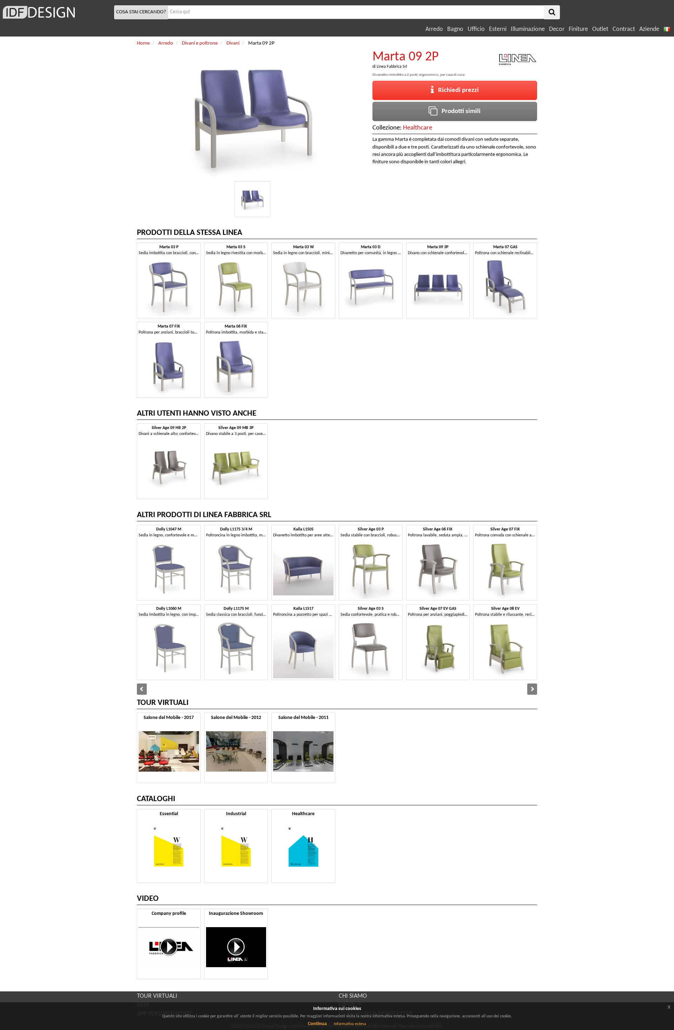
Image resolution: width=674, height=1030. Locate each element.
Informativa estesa (350, 1024)
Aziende (649, 29)
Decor (556, 29)
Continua (317, 1023)
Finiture (578, 29)
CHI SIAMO (353, 996)
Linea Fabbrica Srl (392, 67)
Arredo (434, 29)
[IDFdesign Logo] (56, 12)
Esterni (498, 29)
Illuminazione (528, 29)
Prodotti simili (459, 111)
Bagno (455, 29)
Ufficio (476, 29)
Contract (624, 29)
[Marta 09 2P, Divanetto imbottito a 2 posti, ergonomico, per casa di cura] (252, 199)
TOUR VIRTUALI (157, 996)
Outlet (600, 29)
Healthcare (417, 128)
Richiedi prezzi (456, 90)
